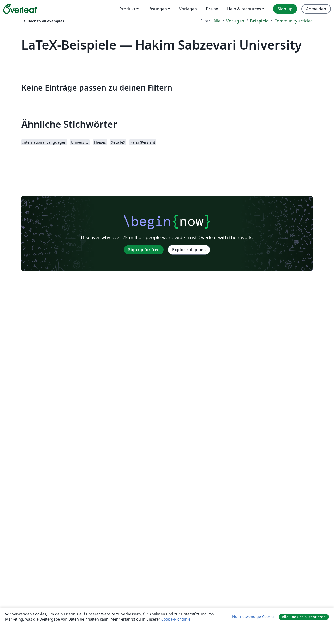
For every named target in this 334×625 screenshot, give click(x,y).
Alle (216, 21)
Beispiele (259, 21)
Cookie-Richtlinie (175, 619)
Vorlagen (235, 21)
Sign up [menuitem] (285, 9)
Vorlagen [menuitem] (188, 9)
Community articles (293, 21)
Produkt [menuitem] (127, 9)
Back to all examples (43, 21)
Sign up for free (143, 250)
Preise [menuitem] (212, 9)
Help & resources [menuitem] (244, 9)
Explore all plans (189, 250)
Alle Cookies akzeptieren (304, 616)
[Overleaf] (20, 9)
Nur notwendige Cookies (253, 616)
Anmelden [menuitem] (316, 9)
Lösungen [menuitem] (157, 9)
